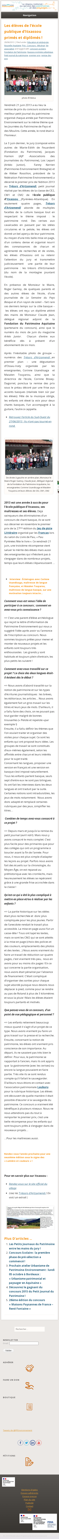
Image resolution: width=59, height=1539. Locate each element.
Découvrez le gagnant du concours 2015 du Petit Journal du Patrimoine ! (31, 1291)
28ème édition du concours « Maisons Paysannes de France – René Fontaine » (31, 1304)
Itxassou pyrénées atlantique (40, 52)
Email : (6, 1343)
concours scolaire (38, 49)
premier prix (34, 55)
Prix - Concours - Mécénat (33, 45)
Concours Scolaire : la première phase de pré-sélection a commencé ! (29, 1257)
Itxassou (14, 199)
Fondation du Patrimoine (15, 52)
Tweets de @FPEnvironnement (17, 1430)
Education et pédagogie (38, 42)
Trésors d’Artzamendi (22, 186)
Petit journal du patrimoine (16, 55)
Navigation (29, 15)
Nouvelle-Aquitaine (12, 45)
